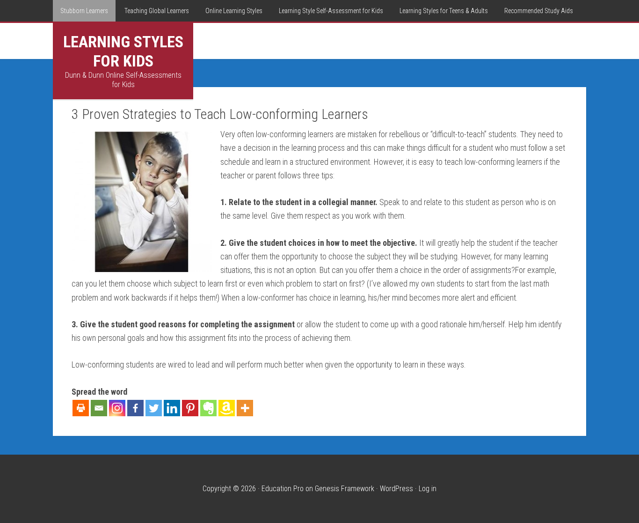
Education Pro (282, 488)
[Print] (81, 408)
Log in (427, 488)
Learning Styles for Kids (123, 51)
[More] (245, 408)
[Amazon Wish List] (226, 408)
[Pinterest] (190, 408)
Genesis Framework (344, 488)
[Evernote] (208, 408)
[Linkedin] (172, 408)
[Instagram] (117, 408)
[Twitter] (153, 408)
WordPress (396, 488)
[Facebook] (135, 408)
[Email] (99, 408)
